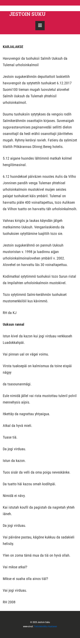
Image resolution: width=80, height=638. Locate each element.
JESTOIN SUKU (27, 14)
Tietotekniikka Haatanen (45, 626)
